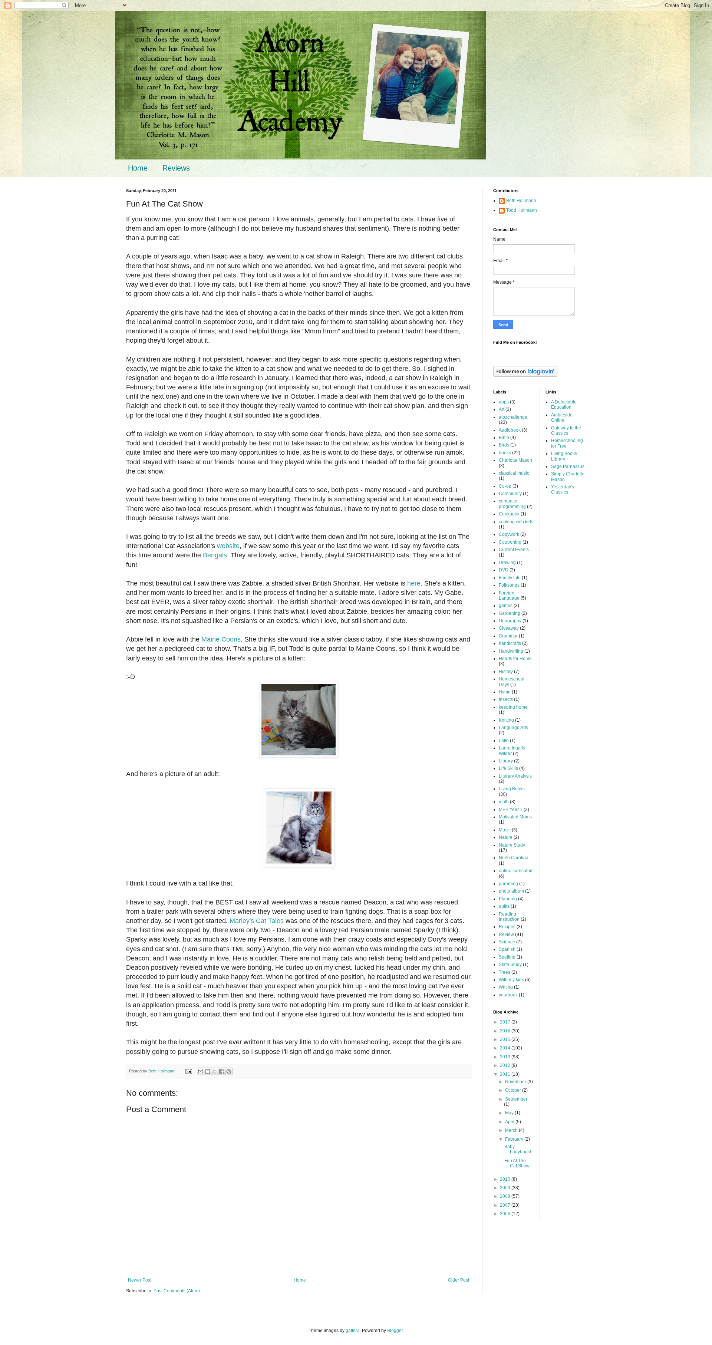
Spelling (507, 957)
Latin (504, 740)
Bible (504, 437)
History (506, 671)
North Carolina (513, 857)
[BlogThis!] (207, 1071)
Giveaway (509, 628)
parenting (508, 883)
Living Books (512, 788)
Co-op (505, 486)
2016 (505, 1031)
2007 (505, 1205)
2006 (505, 1213)
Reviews (176, 168)
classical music (514, 473)
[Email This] (200, 1071)
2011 (505, 1074)
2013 (505, 1056)
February (514, 1139)
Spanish (507, 949)
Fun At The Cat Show (517, 1163)
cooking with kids (516, 521)
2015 (505, 1039)
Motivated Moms (515, 817)
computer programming (512, 503)
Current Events (514, 549)
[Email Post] (188, 1071)
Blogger (395, 1330)
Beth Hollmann (521, 200)
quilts (504, 906)
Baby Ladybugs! (517, 1149)
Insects (506, 699)
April (510, 1121)
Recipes (507, 926)
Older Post (458, 1280)
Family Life (510, 577)
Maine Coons (221, 639)
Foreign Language (509, 595)
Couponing (510, 542)
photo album (511, 891)
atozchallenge (513, 417)
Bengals (215, 555)
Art (501, 409)
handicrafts (510, 643)
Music (505, 830)
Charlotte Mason (515, 460)
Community (510, 493)
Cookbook (509, 514)
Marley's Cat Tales (257, 920)
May (510, 1112)
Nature (505, 837)
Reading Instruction (509, 916)
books (505, 452)
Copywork (509, 534)
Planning (508, 898)
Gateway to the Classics (566, 430)
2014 (505, 1048)
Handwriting (511, 651)
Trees (504, 972)
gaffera (353, 1330)
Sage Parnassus (567, 466)
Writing (506, 987)
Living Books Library (564, 456)
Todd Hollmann (521, 210)
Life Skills (508, 768)
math (504, 801)
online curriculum (516, 870)
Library (506, 761)
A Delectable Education (564, 404)
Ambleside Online (562, 417)
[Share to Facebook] (221, 1071)
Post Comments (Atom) (177, 1290)
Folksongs (509, 585)
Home (138, 168)
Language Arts (513, 727)
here (414, 583)
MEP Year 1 (511, 809)
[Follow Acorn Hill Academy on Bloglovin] (525, 375)
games (505, 605)
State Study (510, 964)
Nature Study (512, 845)
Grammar (508, 636)
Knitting (506, 720)
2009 (505, 1187)
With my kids (511, 979)
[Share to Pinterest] (229, 1071)
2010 (505, 1179)
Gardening (509, 613)
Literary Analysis (515, 776)
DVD (503, 570)
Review (506, 934)
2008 (505, 1196)
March (512, 1130)
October (513, 1090)
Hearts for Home (515, 658)
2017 (505, 1022)
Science (507, 942)
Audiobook (510, 430)
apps (504, 402)
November (516, 1081)
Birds (504, 445)
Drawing (507, 562)
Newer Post (139, 1280)
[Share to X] (214, 1071)
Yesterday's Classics (562, 489)
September (516, 1099)
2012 (505, 1065)
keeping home (513, 707)
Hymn (505, 692)
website (228, 546)
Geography (510, 620)
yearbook (508, 995)
